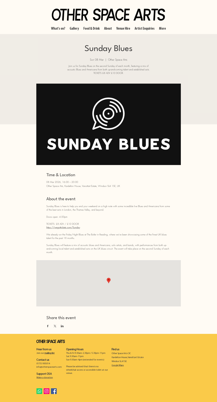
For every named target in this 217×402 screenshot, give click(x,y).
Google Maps (118, 365)
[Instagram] (46, 391)
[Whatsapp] (39, 391)
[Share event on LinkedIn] (62, 326)
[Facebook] (54, 391)
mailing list (49, 353)
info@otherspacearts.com (49, 367)
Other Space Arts (50, 342)
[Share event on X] (55, 326)
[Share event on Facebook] (47, 326)
